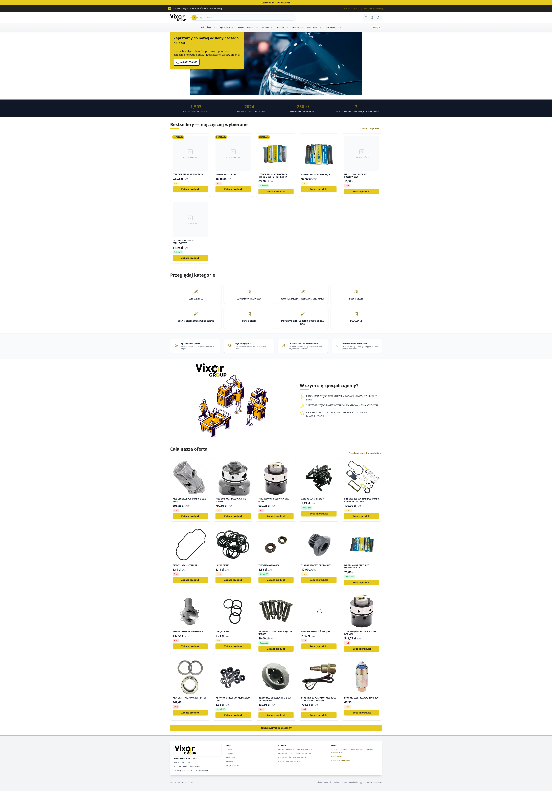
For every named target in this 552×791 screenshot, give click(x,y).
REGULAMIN (336, 756)
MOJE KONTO (232, 765)
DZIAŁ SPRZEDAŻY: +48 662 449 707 (295, 749)
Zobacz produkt (190, 189)
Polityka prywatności (324, 782)
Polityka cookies (340, 782)
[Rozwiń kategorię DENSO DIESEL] (302, 27)
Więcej (375, 27)
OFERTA (229, 753)
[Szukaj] (194, 17)
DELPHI (280, 27)
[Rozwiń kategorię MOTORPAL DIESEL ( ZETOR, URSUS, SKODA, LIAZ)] (321, 27)
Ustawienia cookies (372, 782)
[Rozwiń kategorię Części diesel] (214, 27)
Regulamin (353, 782)
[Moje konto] (378, 17)
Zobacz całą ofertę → (371, 128)
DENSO (295, 27)
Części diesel (205, 27)
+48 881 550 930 (188, 62)
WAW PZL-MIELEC (246, 27)
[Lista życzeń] (366, 17)
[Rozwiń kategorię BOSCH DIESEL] (272, 27)
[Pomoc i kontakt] (372, 17)
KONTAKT (230, 757)
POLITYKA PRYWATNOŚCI (342, 760)
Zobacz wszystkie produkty (276, 727)
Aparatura (225, 27)
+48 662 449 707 (351, 8)
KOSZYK (230, 761)
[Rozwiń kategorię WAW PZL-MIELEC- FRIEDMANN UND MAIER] (257, 27)
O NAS (229, 749)
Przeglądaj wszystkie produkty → (365, 453)
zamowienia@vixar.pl (374, 8)
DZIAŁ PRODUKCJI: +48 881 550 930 (295, 753)
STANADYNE (332, 27)
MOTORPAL (312, 27)
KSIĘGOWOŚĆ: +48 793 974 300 (293, 757)
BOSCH (265, 27)
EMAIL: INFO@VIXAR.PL (289, 761)
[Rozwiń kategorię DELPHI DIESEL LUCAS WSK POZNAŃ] (287, 27)
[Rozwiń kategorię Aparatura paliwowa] (233, 27)
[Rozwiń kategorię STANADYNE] (340, 27)
